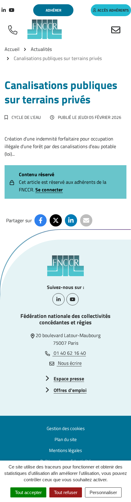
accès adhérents (113, 10)
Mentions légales (65, 450)
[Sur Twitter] (56, 220)
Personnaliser (103, 492)
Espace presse (69, 378)
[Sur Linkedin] (71, 220)
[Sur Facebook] (40, 220)
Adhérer (53, 10)
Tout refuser (65, 492)
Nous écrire (69, 363)
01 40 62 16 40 (69, 353)
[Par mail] (86, 220)
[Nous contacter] (117, 29)
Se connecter (49, 189)
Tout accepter (28, 492)
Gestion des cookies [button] (66, 428)
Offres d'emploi (70, 390)
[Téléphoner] (14, 29)
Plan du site (66, 439)
